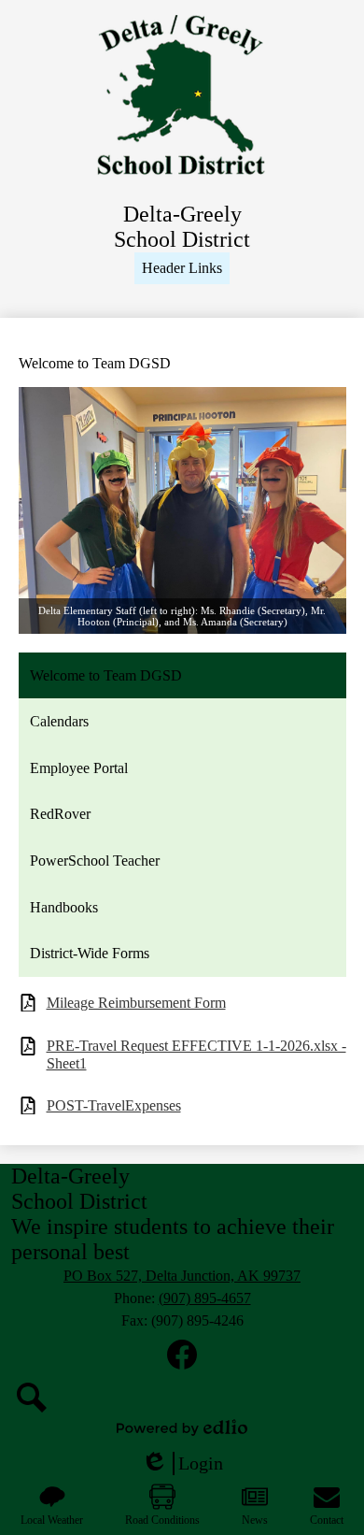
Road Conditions (162, 1520)
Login (182, 1464)
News (255, 1520)
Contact (326, 1520)
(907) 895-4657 (205, 1298)
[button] (182, 268)
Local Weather (52, 1520)
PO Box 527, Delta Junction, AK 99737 (182, 1276)
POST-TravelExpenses (114, 1105)
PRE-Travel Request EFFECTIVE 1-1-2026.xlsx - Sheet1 (196, 1054)
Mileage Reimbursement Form (136, 1003)
